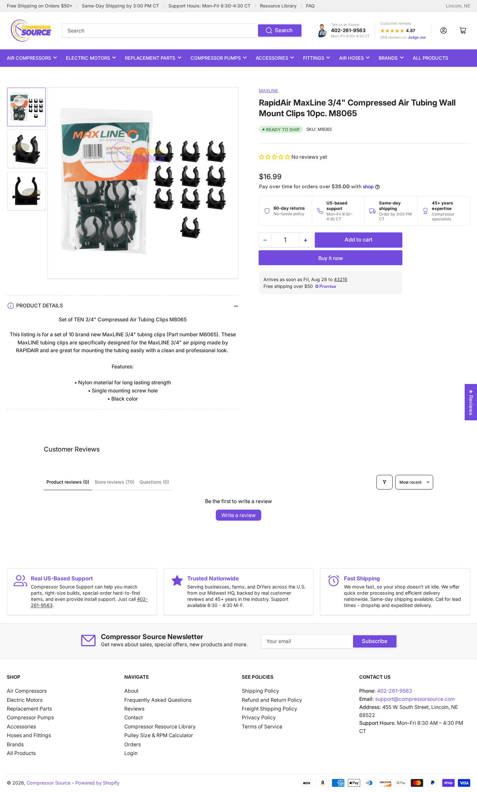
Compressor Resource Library (160, 727)
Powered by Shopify (97, 783)
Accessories (272, 58)
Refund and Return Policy (272, 700)
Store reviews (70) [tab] (114, 482)
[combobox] (182, 30)
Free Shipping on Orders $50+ (39, 6)
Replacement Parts (150, 58)
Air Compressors (29, 58)
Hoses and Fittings (29, 735)
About (131, 691)
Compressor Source (48, 783)
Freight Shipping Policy (269, 709)
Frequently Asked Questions (157, 700)
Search (284, 30)
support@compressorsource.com (415, 699)
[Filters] (384, 482)
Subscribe (374, 641)
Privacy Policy (259, 717)
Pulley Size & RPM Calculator (158, 735)
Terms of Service (262, 727)
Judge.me (417, 37)
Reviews (134, 709)
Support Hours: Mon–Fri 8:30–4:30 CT (209, 6)
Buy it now (330, 258)
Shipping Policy (260, 691)
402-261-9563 (348, 30)
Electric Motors (88, 58)
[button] (275, 157)
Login (131, 753)
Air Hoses (351, 58)
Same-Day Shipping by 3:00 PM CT (120, 6)
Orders (132, 744)
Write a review (238, 515)
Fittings (313, 58)
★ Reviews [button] (471, 402)
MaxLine (268, 90)
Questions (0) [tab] (154, 482)
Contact (133, 717)
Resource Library (278, 6)
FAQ (310, 6)
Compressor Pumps (215, 58)
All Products (430, 58)
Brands (388, 58)
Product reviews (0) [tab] (67, 482)
